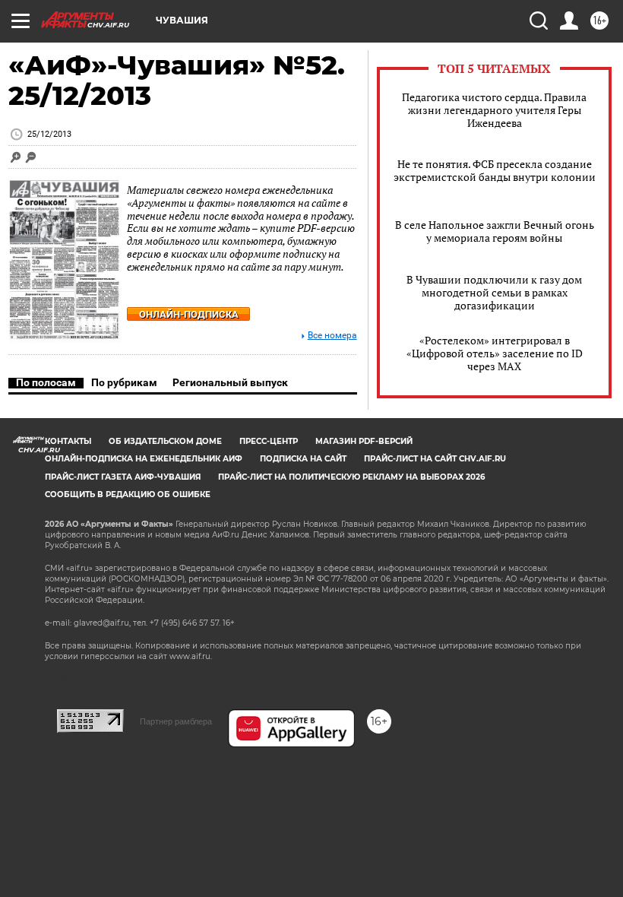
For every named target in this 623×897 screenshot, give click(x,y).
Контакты (68, 441)
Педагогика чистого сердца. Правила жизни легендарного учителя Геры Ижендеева (494, 109)
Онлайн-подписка (189, 314)
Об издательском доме (165, 441)
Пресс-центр (268, 441)
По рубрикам (124, 382)
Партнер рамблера (176, 721)
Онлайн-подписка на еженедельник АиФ (143, 459)
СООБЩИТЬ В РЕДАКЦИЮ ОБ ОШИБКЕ (127, 494)
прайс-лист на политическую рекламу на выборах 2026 (351, 477)
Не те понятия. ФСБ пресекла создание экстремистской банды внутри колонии (495, 170)
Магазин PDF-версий (364, 441)
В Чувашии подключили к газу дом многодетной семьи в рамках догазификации (494, 292)
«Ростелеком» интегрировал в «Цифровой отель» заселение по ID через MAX (494, 353)
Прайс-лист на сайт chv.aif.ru (435, 459)
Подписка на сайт (303, 459)
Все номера (332, 336)
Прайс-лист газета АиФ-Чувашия (123, 477)
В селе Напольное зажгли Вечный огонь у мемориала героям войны (494, 231)
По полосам (46, 382)
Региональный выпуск (230, 382)
